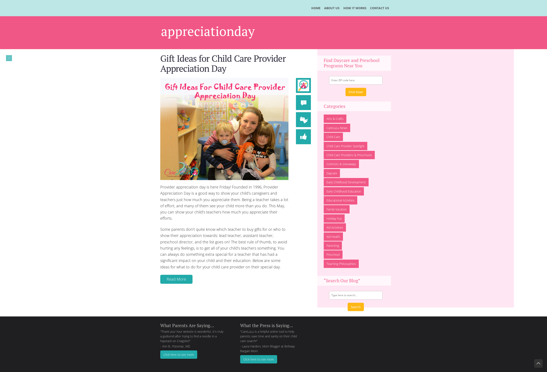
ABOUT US (332, 8)
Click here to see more (178, 355)
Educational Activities (340, 200)
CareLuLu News (336, 128)
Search (356, 307)
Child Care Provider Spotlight (345, 146)
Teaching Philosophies (341, 264)
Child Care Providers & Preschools (349, 155)
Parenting (332, 246)
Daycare (331, 173)
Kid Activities (334, 227)
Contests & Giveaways (341, 164)
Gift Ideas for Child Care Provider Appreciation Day (223, 63)
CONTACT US (379, 8)
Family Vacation (336, 209)
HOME (316, 8)
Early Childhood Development (346, 182)
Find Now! (356, 92)
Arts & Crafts (335, 119)
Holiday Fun (334, 218)
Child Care (333, 137)
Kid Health (333, 237)
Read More (176, 279)
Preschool (333, 255)
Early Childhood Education (343, 191)
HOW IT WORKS (354, 8)
